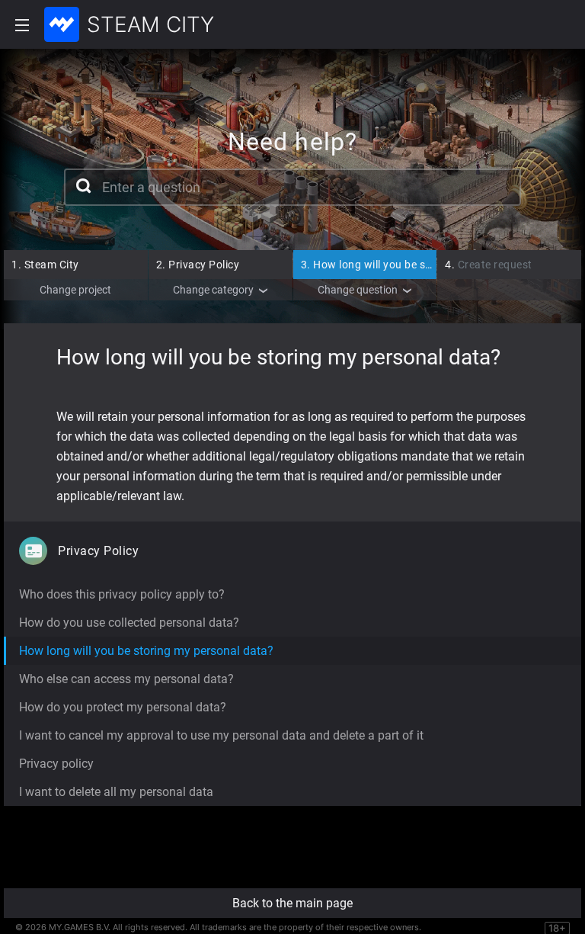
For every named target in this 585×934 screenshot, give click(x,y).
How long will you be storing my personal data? (427, 264)
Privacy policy (56, 763)
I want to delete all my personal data (116, 792)
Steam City (45, 264)
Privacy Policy (198, 264)
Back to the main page (292, 903)
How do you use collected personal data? (129, 622)
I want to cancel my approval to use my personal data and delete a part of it (221, 735)
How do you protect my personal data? (122, 707)
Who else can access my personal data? (126, 679)
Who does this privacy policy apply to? (122, 594)
